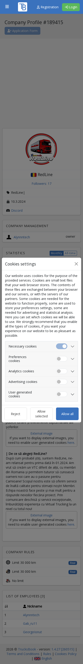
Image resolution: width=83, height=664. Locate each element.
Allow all (67, 414)
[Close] (76, 264)
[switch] (61, 359)
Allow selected (41, 413)
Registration (49, 7)
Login (72, 7)
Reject (15, 414)
